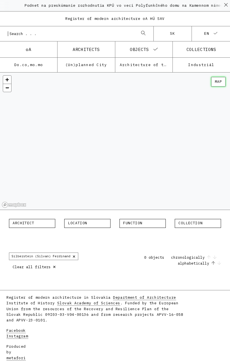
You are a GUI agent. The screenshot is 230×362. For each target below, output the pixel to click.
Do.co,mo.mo (28, 64)
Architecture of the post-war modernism (146, 64)
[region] (115, 141)
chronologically (189, 257)
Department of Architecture (144, 297)
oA (28, 49)
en (207, 33)
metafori (16, 358)
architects (86, 49)
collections (201, 49)
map (218, 81)
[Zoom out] (7, 88)
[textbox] (32, 223)
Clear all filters (34, 266)
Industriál (201, 64)
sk (172, 33)
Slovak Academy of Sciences (88, 303)
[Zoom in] (7, 80)
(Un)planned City (86, 64)
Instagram (17, 336)
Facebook (16, 330)
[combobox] (71, 33)
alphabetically (194, 263)
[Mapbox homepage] (14, 205)
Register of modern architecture (115, 18)
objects (139, 49)
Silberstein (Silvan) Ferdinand (44, 256)
